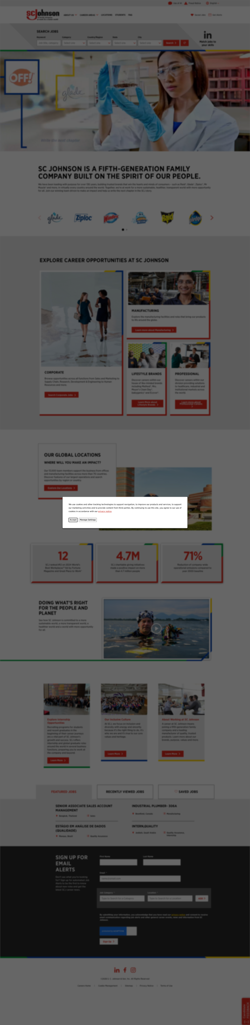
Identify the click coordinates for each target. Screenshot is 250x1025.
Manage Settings (88, 520)
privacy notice (105, 511)
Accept (73, 520)
